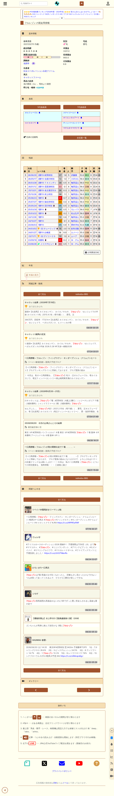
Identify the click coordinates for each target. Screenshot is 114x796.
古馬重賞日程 (93, 252)
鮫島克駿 (75, 228)
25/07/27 (32, 202)
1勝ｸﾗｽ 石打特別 (45, 206)
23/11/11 (32, 236)
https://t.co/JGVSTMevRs (55, 553)
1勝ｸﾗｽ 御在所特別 (46, 202)
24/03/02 (32, 228)
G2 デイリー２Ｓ (47, 236)
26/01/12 (32, 186)
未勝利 (41, 240)
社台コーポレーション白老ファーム (39, 71)
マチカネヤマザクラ (71, 128)
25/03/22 (32, 213)
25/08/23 (32, 198)
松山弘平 (75, 213)
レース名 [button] (41, 171)
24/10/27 (32, 221)
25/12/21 (32, 190)
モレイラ (75, 209)
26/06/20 (32, 175)
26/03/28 (32, 183)
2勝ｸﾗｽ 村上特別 (45, 194)
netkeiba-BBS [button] (81, 294)
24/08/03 (32, 225)
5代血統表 (42, 107)
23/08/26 (32, 244)
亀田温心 (75, 183)
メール (65, 783)
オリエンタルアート (71, 118)
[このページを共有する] (5, 790)
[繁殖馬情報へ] (39, 113)
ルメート (75, 232)
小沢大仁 (75, 179)
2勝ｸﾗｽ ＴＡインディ (47, 183)
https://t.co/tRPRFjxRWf (68, 522)
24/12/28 (32, 217)
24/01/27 (32, 232)
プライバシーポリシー (62, 771)
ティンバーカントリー (72, 123)
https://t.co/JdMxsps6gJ (71, 656)
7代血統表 (81, 107)
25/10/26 (32, 194)
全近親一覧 (82, 138)
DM (55, 783)
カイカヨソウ (30, 123)
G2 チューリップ (47, 228)
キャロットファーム (32, 77)
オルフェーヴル (31, 113)
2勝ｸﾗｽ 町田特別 (45, 175)
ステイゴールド (69, 113)
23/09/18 (32, 240)
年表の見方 (34, 275)
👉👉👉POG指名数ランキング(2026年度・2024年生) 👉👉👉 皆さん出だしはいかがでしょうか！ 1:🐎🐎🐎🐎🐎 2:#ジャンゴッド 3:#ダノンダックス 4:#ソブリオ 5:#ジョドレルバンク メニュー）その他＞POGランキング (62, 14)
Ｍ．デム (75, 240)
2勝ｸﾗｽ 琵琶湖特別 (46, 186)
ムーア (74, 236)
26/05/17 (32, 179)
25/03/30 (32, 209)
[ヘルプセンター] (97, 763)
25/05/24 (32, 206)
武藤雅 (74, 175)
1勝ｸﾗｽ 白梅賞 (44, 232)
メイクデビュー (47, 244)
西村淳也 (75, 225)
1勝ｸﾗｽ (41, 198)
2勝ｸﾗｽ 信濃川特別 (46, 179)
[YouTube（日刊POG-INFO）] (79, 763)
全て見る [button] (42, 294)
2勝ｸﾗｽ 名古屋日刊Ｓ (47, 190)
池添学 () (29, 63)
